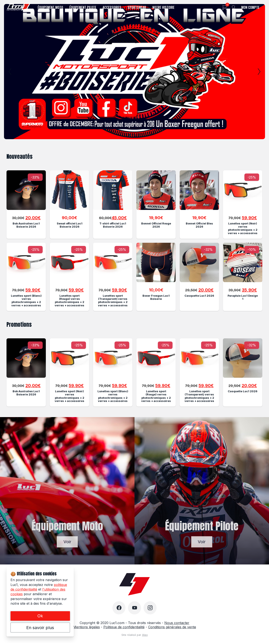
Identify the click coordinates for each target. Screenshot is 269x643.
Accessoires (112, 7)
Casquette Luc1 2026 (199, 295)
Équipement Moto (50, 7)
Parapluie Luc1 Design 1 (243, 297)
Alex (145, 634)
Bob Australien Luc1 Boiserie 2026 (26, 225)
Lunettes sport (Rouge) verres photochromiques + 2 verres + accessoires (69, 300)
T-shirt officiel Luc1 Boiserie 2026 (112, 225)
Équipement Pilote (82, 7)
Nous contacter (176, 623)
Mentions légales (86, 627)
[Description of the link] (26, 190)
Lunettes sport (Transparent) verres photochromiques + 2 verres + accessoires (113, 300)
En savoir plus (40, 627)
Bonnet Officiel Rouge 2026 (156, 225)
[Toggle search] (234, 7)
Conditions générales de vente (172, 627)
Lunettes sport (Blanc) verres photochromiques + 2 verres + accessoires (26, 300)
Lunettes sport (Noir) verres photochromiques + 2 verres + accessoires (242, 228)
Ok (40, 615)
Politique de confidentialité (124, 627)
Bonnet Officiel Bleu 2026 (199, 225)
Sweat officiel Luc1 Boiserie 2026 (69, 225)
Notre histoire (163, 7)
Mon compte (250, 7)
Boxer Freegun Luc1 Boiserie (156, 297)
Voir (67, 541)
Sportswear (137, 7)
